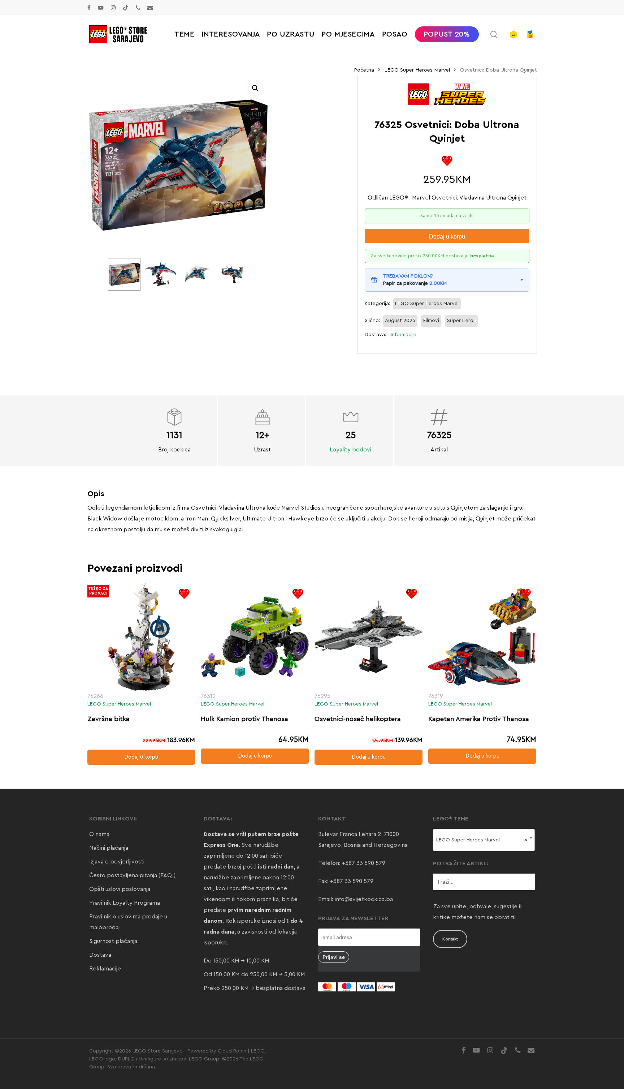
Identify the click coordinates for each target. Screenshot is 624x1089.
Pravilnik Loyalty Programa (124, 903)
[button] (255, 88)
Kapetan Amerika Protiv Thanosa (478, 719)
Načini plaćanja (108, 848)
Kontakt (450, 939)
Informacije (403, 334)
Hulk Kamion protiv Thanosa (244, 719)
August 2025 (400, 320)
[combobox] (484, 840)
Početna (364, 70)
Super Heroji (461, 320)
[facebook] (89, 7)
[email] (150, 7)
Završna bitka (108, 719)
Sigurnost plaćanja (113, 941)
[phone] (138, 7)
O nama (99, 834)
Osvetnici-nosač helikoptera (358, 719)
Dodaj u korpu (447, 236)
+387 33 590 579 (363, 863)
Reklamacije (105, 969)
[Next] (237, 274)
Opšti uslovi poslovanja (119, 889)
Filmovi (431, 320)
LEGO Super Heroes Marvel (417, 70)
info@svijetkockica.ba (364, 899)
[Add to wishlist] (447, 161)
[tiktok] (126, 7)
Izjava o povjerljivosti (116, 862)
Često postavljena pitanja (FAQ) (132, 875)
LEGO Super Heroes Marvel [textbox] (482, 840)
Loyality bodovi (350, 450)
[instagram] (113, 7)
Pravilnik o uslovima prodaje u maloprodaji (128, 922)
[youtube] (101, 7)
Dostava (100, 955)
